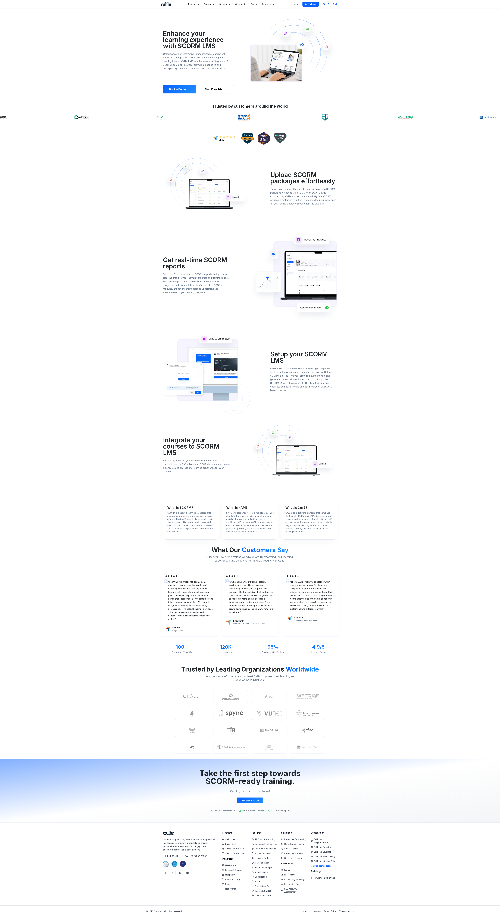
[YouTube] (187, 872)
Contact (317, 911)
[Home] (166, 4)
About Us (307, 911)
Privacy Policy (330, 911)
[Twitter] (173, 872)
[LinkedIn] (180, 872)
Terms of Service (346, 911)
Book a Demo (311, 4)
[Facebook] (165, 872)
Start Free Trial (330, 4)
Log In (295, 4)
